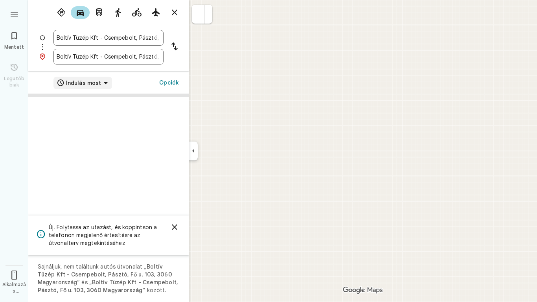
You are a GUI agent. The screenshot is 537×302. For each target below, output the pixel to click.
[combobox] (108, 38)
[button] (198, 14)
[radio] (61, 12)
